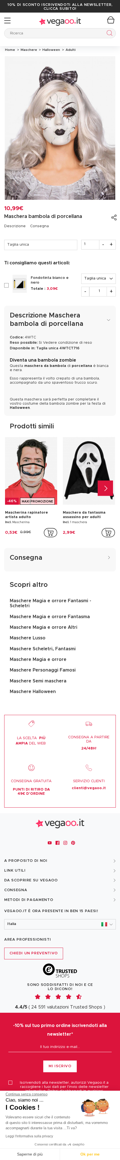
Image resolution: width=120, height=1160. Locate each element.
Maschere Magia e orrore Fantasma (50, 617)
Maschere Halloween (33, 691)
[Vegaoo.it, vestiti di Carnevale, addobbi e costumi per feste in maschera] (60, 20)
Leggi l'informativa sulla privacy (29, 1136)
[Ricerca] (108, 34)
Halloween (51, 49)
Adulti (70, 49)
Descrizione (15, 226)
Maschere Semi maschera (38, 681)
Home (10, 49)
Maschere (28, 49)
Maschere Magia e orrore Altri (43, 627)
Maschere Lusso (27, 638)
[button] (60, 924)
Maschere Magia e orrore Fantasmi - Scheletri (50, 603)
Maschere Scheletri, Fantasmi (43, 649)
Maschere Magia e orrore (38, 659)
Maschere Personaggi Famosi (43, 670)
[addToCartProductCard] (50, 533)
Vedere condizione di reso (67, 343)
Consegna (39, 226)
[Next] (105, 488)
